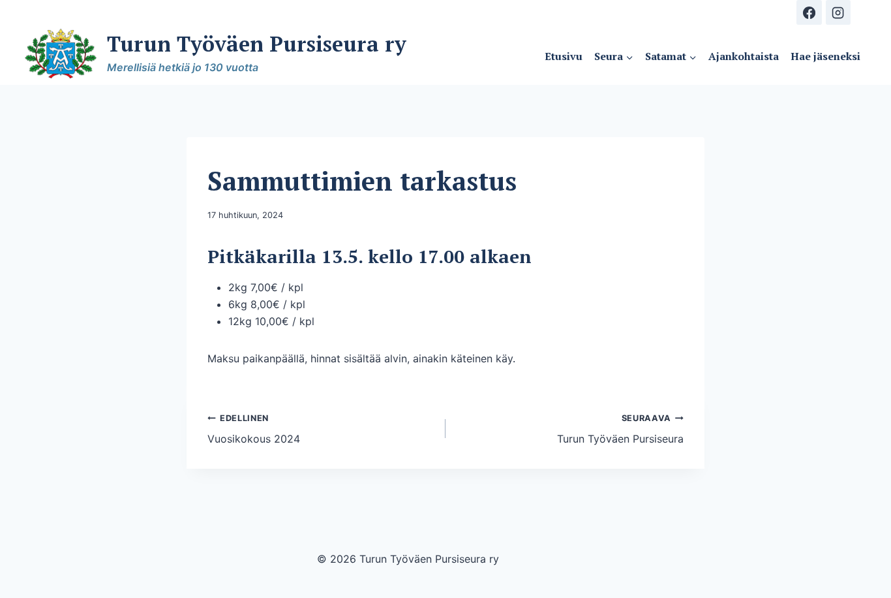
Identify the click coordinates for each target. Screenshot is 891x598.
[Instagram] (838, 12)
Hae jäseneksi (825, 56)
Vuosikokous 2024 (253, 429)
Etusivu (563, 56)
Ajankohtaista (743, 56)
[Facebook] (808, 12)
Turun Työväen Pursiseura (620, 429)
